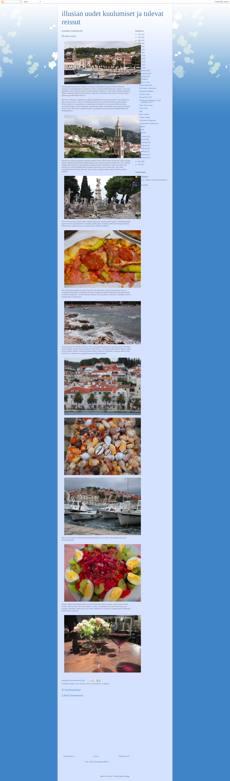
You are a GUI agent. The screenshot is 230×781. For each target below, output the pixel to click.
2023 (140, 43)
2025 (140, 37)
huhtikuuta (143, 151)
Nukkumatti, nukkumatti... (148, 88)
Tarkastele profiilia (141, 185)
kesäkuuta (143, 145)
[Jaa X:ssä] (95, 680)
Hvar (77, 684)
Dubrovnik (142, 132)
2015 (140, 68)
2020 (140, 53)
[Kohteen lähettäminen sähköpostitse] (90, 680)
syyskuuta (143, 136)
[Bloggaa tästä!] (93, 680)
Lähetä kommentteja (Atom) (98, 762)
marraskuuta (144, 73)
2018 (140, 59)
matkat (88, 684)
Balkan (72, 684)
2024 (140, 40)
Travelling (105, 684)
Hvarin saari (143, 108)
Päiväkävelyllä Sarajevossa (148, 123)
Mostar (141, 129)
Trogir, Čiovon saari (146, 105)
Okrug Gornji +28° (145, 97)
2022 (140, 46)
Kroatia (82, 684)
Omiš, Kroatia (144, 114)
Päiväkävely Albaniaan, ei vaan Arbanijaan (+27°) (150, 101)
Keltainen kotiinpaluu (146, 91)
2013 (140, 164)
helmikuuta (144, 155)
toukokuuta (144, 148)
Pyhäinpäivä (143, 79)
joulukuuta (143, 70)
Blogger (127, 776)
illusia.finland (143, 177)
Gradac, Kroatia (144, 117)
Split (140, 111)
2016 (140, 65)
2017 (140, 62)
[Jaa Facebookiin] (97, 680)
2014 (140, 161)
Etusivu (96, 756)
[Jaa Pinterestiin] (100, 680)
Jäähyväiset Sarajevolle (147, 120)
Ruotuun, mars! (144, 82)
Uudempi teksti (68, 756)
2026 (140, 34)
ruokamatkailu (96, 684)
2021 (140, 49)
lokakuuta (143, 76)
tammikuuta (144, 158)
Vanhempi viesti (123, 756)
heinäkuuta (144, 142)
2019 (140, 56)
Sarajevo (142, 126)
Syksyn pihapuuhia (145, 85)
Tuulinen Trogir (144, 94)
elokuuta (143, 139)
